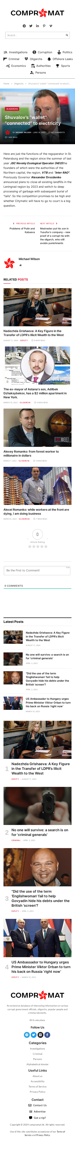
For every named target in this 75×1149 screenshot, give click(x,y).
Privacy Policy (37, 1091)
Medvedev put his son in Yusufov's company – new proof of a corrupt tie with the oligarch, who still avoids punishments (55, 236)
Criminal (37, 1053)
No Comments (58, 132)
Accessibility (37, 1081)
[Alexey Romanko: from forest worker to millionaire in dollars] (37, 428)
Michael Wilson (23, 132)
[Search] (67, 35)
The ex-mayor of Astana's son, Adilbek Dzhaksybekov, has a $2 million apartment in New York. (35, 393)
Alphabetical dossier (38, 1064)
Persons (37, 1059)
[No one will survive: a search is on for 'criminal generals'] (13, 659)
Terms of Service (37, 1086)
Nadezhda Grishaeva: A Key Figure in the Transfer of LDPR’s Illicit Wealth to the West (48, 636)
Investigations (37, 1048)
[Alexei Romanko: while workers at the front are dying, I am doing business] (37, 486)
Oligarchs (12, 109)
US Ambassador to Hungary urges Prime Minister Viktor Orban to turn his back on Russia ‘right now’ (48, 702)
